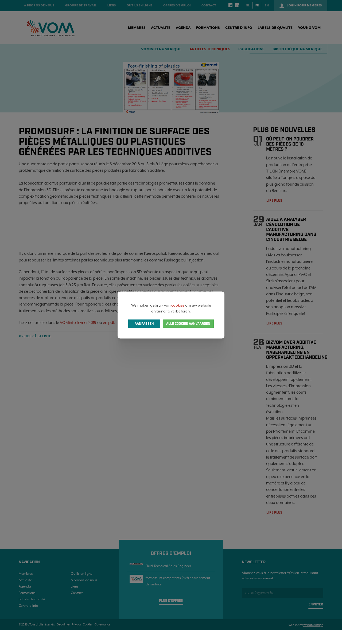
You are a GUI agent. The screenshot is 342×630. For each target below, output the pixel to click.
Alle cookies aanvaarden (188, 324)
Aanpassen (144, 324)
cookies (177, 305)
